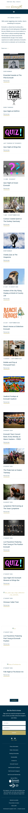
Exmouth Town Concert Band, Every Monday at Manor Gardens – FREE (12, 436)
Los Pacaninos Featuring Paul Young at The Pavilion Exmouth (13, 544)
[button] (14, 11)
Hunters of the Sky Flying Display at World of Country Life (13, 293)
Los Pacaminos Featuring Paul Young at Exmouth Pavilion (12, 638)
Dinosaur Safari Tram (11, 602)
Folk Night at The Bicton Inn (13, 672)
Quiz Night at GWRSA (11, 111)
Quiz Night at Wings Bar (12, 147)
